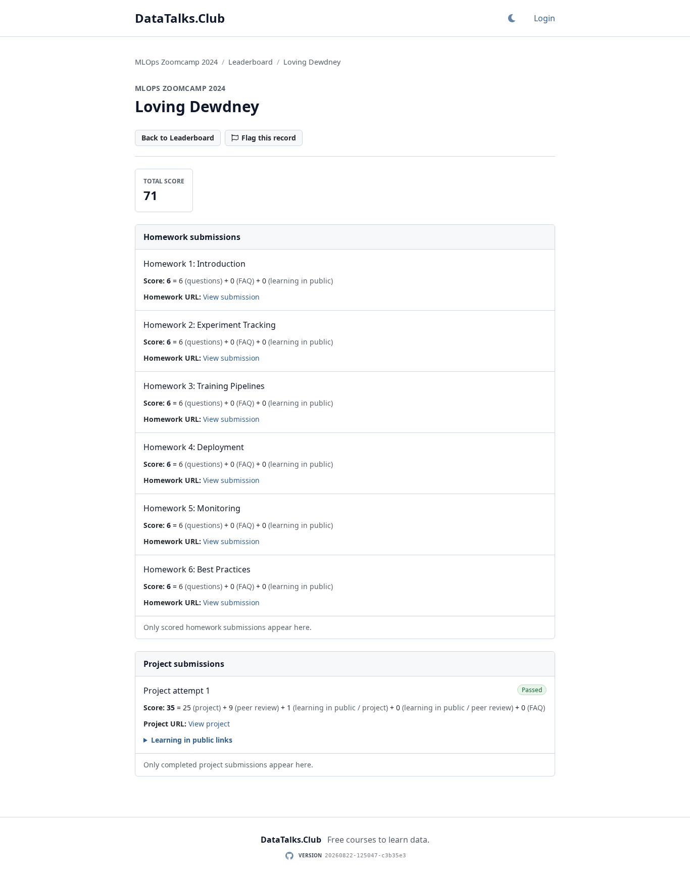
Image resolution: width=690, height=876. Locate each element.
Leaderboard (250, 62)
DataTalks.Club (180, 18)
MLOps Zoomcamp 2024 (176, 62)
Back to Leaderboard (177, 137)
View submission (231, 297)
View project (209, 723)
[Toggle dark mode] (512, 18)
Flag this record (268, 137)
